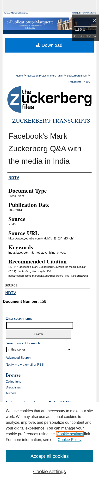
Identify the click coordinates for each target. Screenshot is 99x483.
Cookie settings (70, 434)
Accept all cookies (50, 456)
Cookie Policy (69, 440)
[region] (49, 442)
